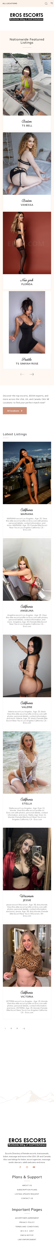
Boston (27, 121)
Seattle (27, 359)
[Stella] (27, 762)
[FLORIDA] (27, 243)
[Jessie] (27, 859)
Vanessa (27, 204)
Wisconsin (27, 896)
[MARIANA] (27, 473)
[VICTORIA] (27, 955)
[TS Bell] (27, 84)
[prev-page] (22, 374)
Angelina (27, 610)
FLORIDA (27, 284)
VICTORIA (27, 996)
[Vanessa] (27, 163)
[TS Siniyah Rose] (27, 322)
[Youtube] (34, 1167)
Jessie (27, 900)
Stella (27, 803)
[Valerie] (27, 666)
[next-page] (31, 374)
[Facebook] (20, 1167)
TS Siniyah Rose (27, 363)
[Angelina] (27, 569)
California (27, 510)
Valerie (27, 707)
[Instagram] (27, 1167)
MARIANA (27, 513)
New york (26, 280)
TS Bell (27, 125)
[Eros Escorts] (27, 17)
